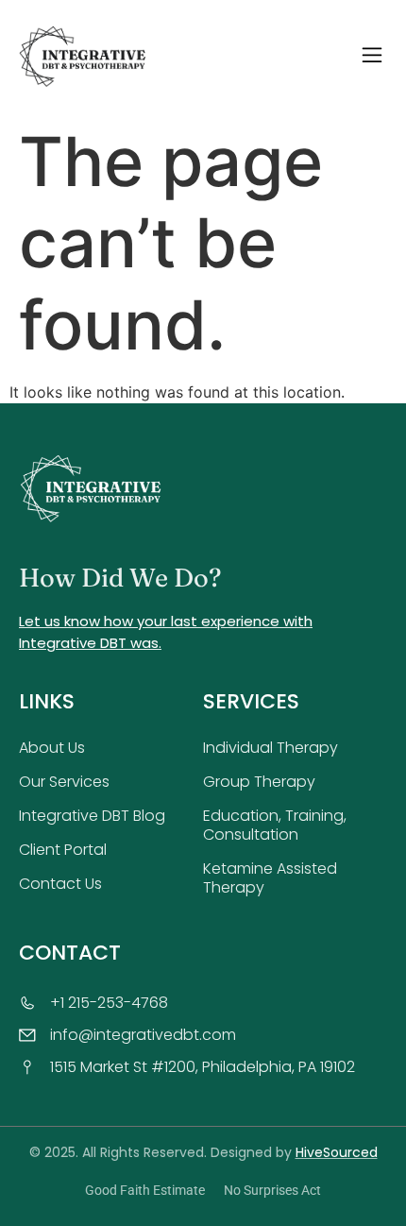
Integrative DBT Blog (92, 815)
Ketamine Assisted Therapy (270, 878)
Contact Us (60, 883)
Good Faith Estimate (145, 1190)
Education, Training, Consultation (275, 825)
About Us (52, 747)
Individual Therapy (270, 747)
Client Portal (63, 849)
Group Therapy (259, 781)
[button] (371, 57)
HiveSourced (337, 1152)
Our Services (64, 781)
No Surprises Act (272, 1190)
